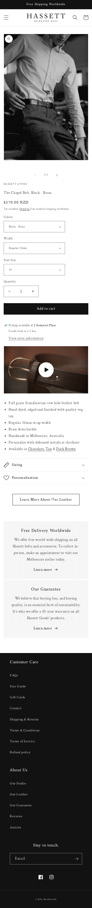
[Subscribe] (76, 858)
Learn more (43, 569)
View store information (26, 338)
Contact (15, 708)
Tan (49, 449)
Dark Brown (66, 449)
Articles (15, 827)
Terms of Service (22, 741)
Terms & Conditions (25, 730)
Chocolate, (36, 449)
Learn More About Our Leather (46, 499)
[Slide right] (57, 175)
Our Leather (19, 794)
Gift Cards (17, 697)
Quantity (10, 282)
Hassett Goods (50, 899)
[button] (6, 17)
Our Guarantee (21, 805)
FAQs (14, 675)
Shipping (24, 209)
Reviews (16, 816)
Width (8, 238)
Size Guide (18, 686)
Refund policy (20, 752)
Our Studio (18, 783)
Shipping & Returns (24, 719)
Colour (8, 217)
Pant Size (10, 260)
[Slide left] (35, 175)
